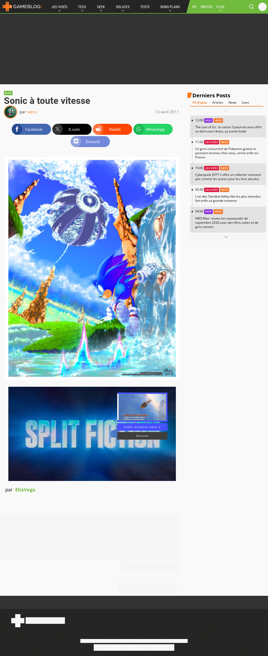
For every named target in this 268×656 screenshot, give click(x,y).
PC (194, 7)
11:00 (226, 149)
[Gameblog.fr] (21, 6)
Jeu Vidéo (59, 7)
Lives (245, 102)
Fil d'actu (200, 102)
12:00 (228, 125)
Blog (8, 93)
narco (32, 111)
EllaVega (25, 489)
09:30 (228, 195)
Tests (144, 7)
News (232, 102)
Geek (101, 7)
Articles (217, 102)
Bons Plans (170, 7)
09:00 (226, 219)
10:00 (228, 173)
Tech (82, 7)
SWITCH (206, 7)
